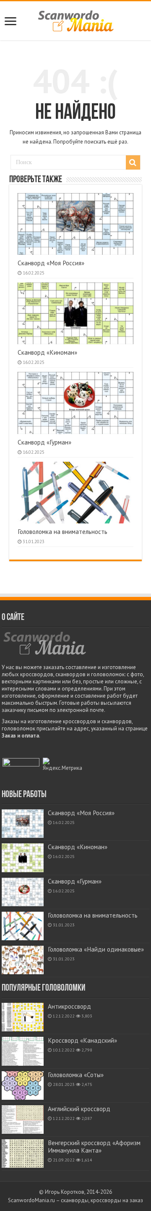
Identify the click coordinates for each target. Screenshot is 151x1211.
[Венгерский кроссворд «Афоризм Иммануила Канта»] (23, 1153)
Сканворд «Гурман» (44, 442)
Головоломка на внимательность (62, 532)
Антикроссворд (69, 1006)
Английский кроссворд (79, 1109)
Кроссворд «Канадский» (82, 1040)
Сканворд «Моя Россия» (51, 263)
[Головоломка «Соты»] (23, 1085)
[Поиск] (133, 162)
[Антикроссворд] (23, 1017)
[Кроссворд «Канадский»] (23, 1051)
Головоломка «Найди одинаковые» (96, 949)
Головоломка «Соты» (76, 1075)
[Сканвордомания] (76, 20)
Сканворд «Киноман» (47, 352)
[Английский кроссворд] (23, 1119)
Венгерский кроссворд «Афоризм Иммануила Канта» (94, 1146)
